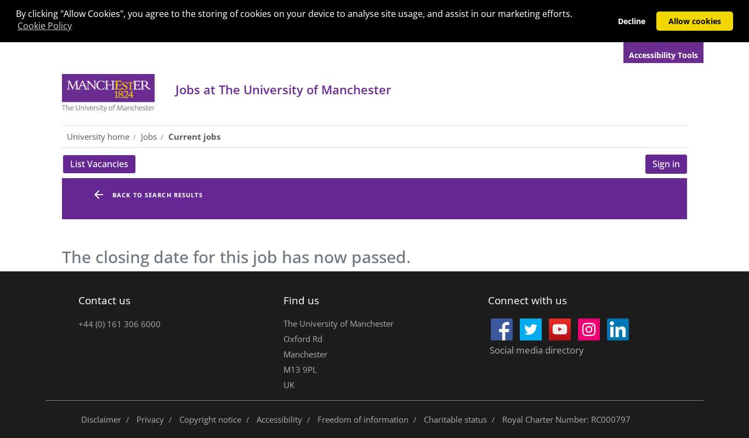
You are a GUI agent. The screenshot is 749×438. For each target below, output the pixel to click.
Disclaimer (101, 419)
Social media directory (537, 350)
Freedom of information (362, 419)
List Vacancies (102, 165)
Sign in (666, 164)
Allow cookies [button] (694, 21)
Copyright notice (210, 419)
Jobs (283, 89)
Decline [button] (631, 21)
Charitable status (455, 419)
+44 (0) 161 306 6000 (119, 323)
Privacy (150, 419)
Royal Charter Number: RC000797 (566, 419)
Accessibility (279, 419)
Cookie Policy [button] (45, 26)
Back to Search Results (157, 195)
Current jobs (194, 136)
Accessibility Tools (663, 55)
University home (98, 136)
